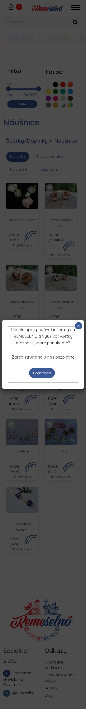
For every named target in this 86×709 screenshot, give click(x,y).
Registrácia (42, 373)
